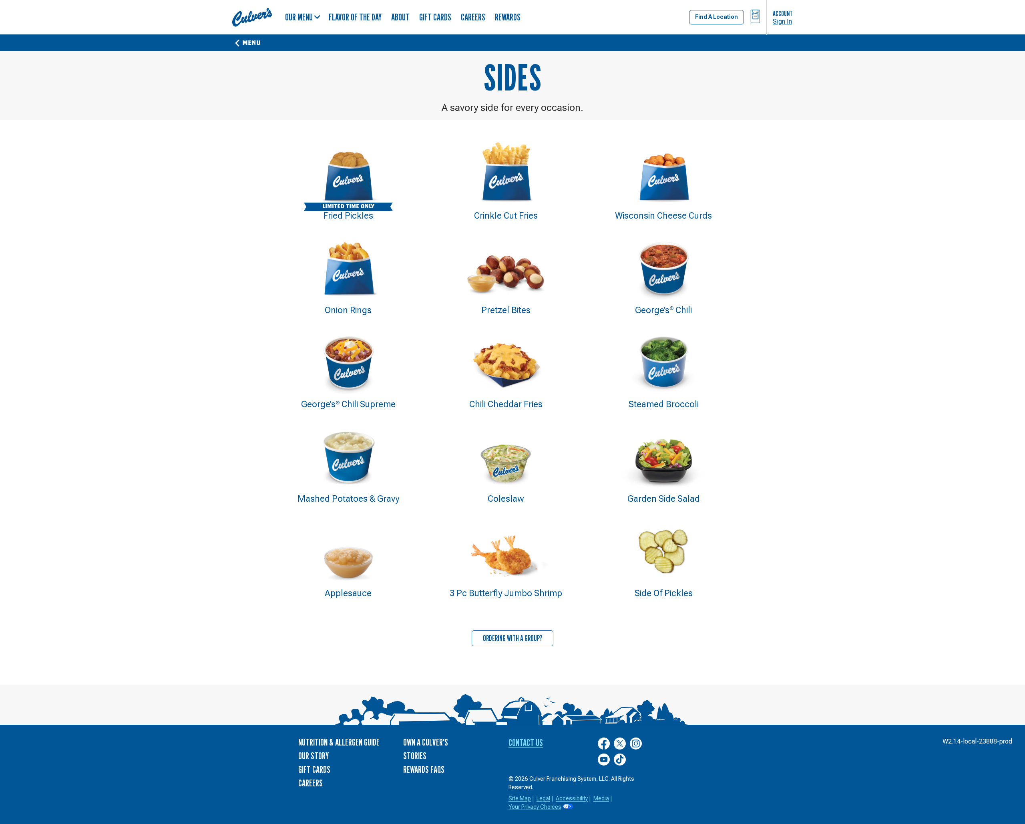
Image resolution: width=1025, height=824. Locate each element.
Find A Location (716, 17)
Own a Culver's (425, 742)
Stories (414, 756)
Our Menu (299, 17)
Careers (473, 17)
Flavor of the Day (355, 17)
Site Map (519, 798)
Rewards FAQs (423, 769)
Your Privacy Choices (534, 807)
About (400, 17)
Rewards (508, 17)
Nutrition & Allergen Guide (339, 742)
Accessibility (572, 798)
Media (601, 798)
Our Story (313, 756)
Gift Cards (435, 17)
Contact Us (525, 742)
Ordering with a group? (513, 638)
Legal (543, 798)
